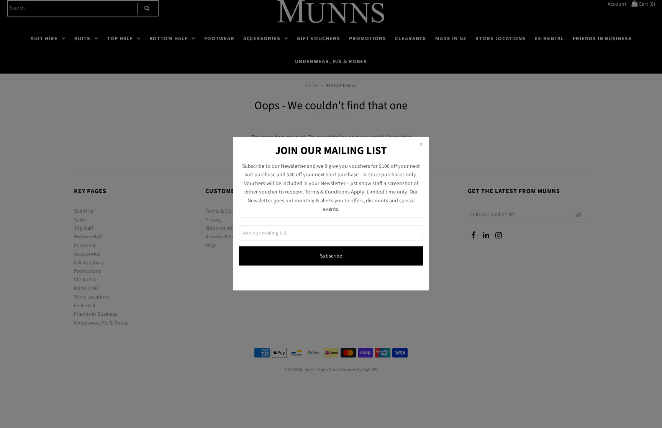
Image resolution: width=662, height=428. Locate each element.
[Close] (421, 145)
